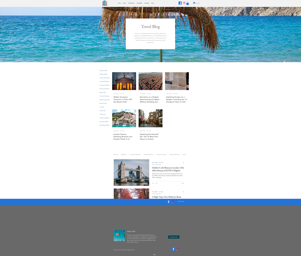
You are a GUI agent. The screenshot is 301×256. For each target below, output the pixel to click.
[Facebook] (180, 3)
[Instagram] (184, 3)
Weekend (123, 154)
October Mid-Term (148, 154)
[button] (187, 3)
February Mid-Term (175, 154)
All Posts (116, 154)
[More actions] (184, 162)
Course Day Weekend (134, 154)
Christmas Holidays (161, 154)
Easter (184, 154)
